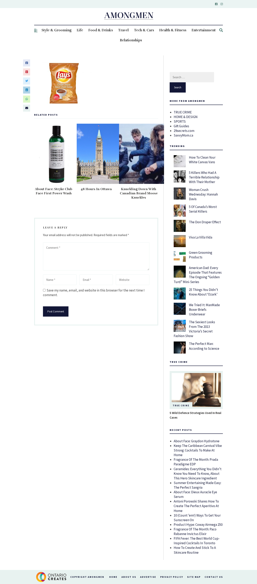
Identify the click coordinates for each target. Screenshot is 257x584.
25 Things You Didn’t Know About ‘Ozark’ (203, 292)
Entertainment (204, 30)
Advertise (148, 576)
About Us (128, 576)
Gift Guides (181, 126)
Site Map (194, 576)
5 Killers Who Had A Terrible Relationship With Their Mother (204, 177)
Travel (123, 30)
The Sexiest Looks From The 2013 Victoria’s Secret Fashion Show (194, 329)
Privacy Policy (171, 576)
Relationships (131, 40)
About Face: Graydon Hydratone (196, 441)
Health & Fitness (172, 30)
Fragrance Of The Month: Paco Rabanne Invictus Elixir (195, 531)
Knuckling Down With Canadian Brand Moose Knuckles (139, 193)
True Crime (181, 405)
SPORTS (180, 121)
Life (80, 30)
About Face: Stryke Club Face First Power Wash (53, 191)
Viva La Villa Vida (200, 237)
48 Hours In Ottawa (96, 189)
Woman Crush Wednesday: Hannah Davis (203, 194)
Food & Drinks (100, 30)
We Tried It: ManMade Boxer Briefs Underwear (204, 309)
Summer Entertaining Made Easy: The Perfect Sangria (197, 485)
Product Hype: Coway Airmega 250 (198, 524)
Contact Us (214, 576)
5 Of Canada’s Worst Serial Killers (203, 209)
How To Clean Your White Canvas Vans (202, 159)
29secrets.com (184, 130)
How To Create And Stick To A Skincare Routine (195, 549)
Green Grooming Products (200, 254)
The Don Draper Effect (205, 222)
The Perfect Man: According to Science (204, 346)
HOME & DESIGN (186, 117)
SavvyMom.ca (183, 135)
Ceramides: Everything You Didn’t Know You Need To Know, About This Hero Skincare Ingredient (197, 473)
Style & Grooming (56, 30)
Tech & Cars (144, 30)
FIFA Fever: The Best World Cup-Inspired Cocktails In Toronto (197, 540)
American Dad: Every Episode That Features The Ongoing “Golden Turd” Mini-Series (198, 275)
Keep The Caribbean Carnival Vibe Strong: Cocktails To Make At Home (198, 450)
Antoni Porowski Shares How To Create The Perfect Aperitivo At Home (196, 506)
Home (113, 576)
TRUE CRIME (183, 112)
